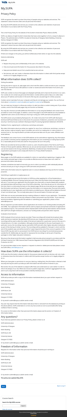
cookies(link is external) (16, 102)
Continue (33, 415)
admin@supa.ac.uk (17, 247)
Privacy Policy (33, 413)
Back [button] (3, 386)
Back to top (61, 386)
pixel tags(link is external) (34, 102)
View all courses (7, 409)
